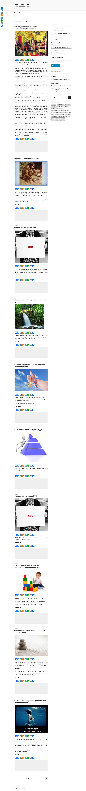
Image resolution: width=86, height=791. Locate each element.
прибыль (53, 114)
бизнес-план (66, 110)
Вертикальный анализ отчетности (58, 91)
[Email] (1, 23)
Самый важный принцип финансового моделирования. (30, 701)
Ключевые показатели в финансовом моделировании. (29, 365)
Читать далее (18, 204)
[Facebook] (1, 8)
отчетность (54, 116)
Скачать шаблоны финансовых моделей (59, 47)
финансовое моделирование (58, 118)
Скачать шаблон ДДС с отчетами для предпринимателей (58, 43)
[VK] (1, 13)
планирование (55, 108)
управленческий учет (63, 106)
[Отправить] (1, 25)
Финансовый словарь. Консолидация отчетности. (61, 85)
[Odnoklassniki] (1, 15)
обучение (64, 114)
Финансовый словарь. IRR (25, 227)
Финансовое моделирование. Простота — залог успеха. (30, 631)
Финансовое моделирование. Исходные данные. (30, 301)
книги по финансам (55, 112)
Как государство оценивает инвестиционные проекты (25, 27)
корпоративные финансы (64, 104)
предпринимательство (64, 116)
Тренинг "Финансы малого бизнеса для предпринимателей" (59, 51)
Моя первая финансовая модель (27, 158)
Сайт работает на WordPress (20, 788)
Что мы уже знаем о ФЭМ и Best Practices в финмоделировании (27, 566)
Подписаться (55, 65)
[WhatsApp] (1, 20)
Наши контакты (32, 12)
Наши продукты (22, 12)
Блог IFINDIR (22, 4)
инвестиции (54, 106)
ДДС (62, 112)
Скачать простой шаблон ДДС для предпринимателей (58, 38)
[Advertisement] (31, 146)
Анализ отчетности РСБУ (56, 83)
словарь (54, 104)
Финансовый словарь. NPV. (25, 496)
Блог (15, 12)
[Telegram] (1, 18)
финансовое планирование (57, 110)
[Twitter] (1, 10)
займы (69, 114)
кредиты (61, 108)
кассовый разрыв (68, 112)
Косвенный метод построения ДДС (28, 429)
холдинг (58, 114)
